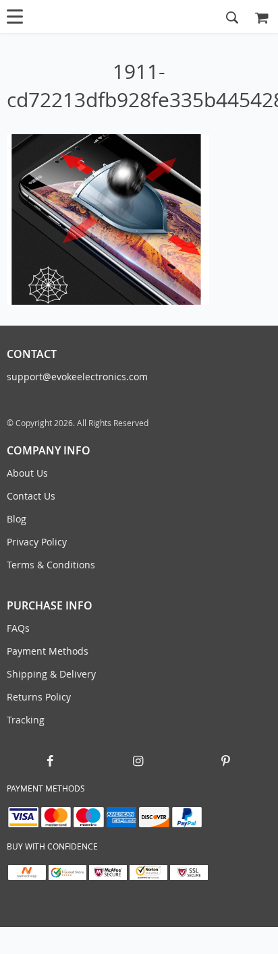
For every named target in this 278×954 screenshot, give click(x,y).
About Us (27, 473)
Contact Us (31, 495)
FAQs (18, 628)
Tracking (26, 719)
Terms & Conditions (51, 564)
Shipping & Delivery (51, 673)
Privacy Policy (37, 541)
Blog (16, 518)
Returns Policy (39, 696)
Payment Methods (47, 651)
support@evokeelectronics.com (77, 376)
